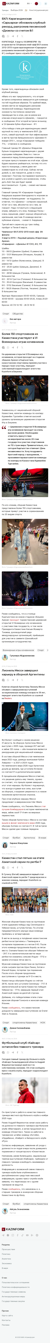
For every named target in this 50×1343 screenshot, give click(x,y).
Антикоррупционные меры (13, 1296)
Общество (18, 314)
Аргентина (29, 838)
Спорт (6, 314)
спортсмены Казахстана (25, 1023)
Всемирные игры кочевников (18, 650)
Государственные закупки (13, 1301)
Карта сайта (7, 1315)
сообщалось (14, 1007)
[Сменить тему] (38, 4)
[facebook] (17, 1235)
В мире (42, 838)
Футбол (16, 838)
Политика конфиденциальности (15, 1287)
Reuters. (8, 698)
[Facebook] (17, 36)
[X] (22, 36)
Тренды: (5, 10)
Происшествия (8, 1249)
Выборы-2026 (17, 10)
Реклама (5, 1325)
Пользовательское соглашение (15, 1282)
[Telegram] (12, 36)
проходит (14, 620)
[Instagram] (3, 36)
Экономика (7, 1263)
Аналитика (6, 1259)
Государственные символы (14, 1292)
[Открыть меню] (46, 3)
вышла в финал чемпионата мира (18, 823)
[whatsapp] (8, 36)
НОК (42, 1023)
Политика (6, 1254)
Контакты (6, 1320)
